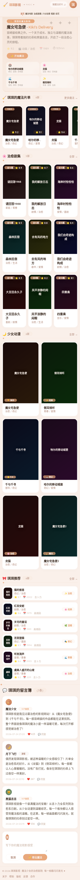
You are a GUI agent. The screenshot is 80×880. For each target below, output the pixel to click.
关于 (4, 876)
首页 (22, 14)
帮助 (11, 876)
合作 (32, 876)
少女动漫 (46, 14)
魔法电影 (29, 14)
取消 (13, 857)
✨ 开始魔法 (17, 56)
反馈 (25, 876)
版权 (18, 876)
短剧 (53, 14)
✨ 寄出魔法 (35, 857)
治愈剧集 (38, 14)
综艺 (57, 14)
